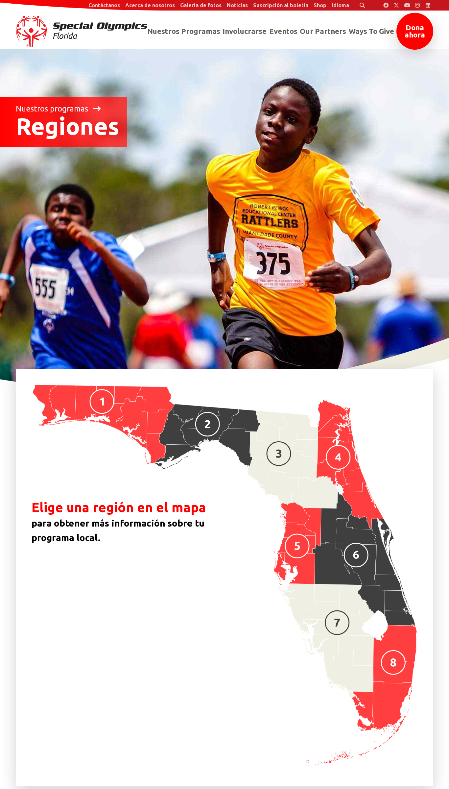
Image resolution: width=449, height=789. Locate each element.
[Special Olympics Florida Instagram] (417, 5)
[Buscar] (362, 5)
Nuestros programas (53, 109)
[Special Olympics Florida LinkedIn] (428, 5)
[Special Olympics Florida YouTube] (407, 5)
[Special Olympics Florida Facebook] (386, 5)
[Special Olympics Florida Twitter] (396, 5)
